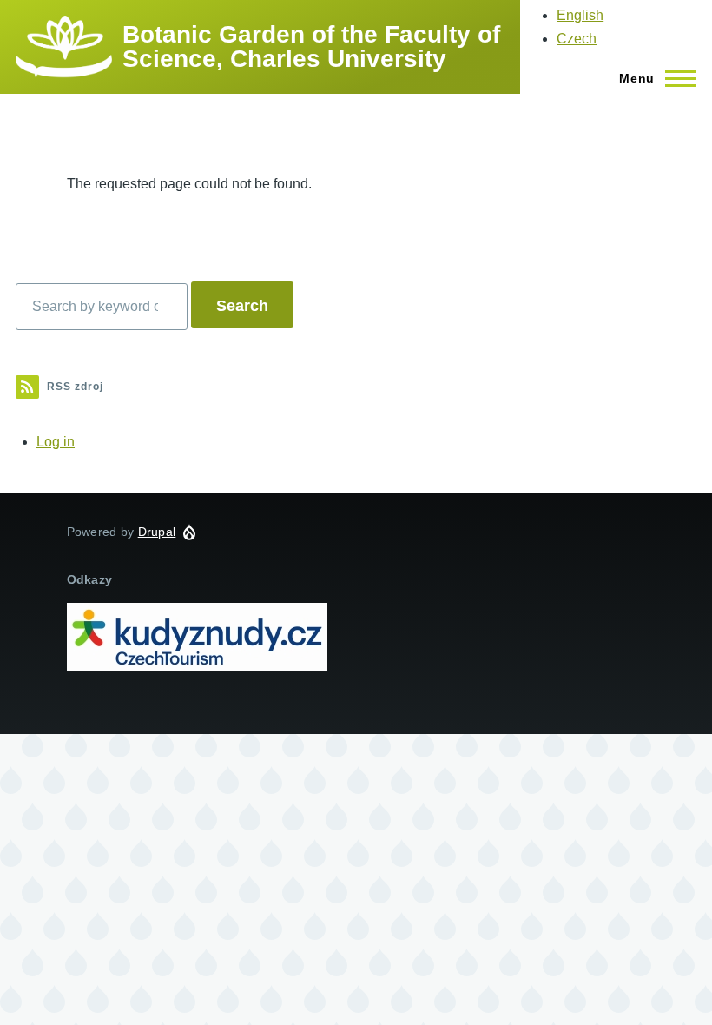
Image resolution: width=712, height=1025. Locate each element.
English (580, 15)
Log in (55, 441)
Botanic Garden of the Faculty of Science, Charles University (311, 46)
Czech (577, 38)
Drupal (157, 532)
